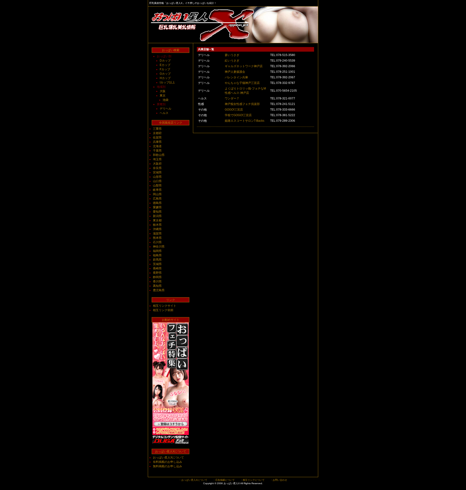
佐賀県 (157, 137)
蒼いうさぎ (232, 55)
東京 (163, 95)
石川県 (157, 242)
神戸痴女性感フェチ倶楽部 (242, 104)
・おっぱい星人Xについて (193, 480)
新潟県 (157, 216)
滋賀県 (157, 233)
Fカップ (165, 69)
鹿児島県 (159, 290)
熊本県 (157, 238)
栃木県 (157, 224)
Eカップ (165, 65)
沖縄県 (157, 229)
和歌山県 (159, 155)
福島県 (157, 255)
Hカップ (165, 78)
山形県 (157, 176)
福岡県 (157, 251)
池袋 (165, 100)
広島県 (157, 198)
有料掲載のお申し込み (167, 462)
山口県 (157, 181)
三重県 (157, 128)
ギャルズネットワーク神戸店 (244, 66)
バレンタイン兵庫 (236, 77)
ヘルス (164, 113)
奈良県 (157, 168)
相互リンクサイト (164, 305)
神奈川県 (159, 246)
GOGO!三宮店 (234, 109)
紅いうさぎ (232, 60)
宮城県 (157, 172)
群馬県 (157, 259)
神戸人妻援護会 (235, 71)
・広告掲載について (224, 480)
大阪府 (157, 163)
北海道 (157, 146)
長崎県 (157, 268)
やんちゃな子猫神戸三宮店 (242, 83)
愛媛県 (157, 207)
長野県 (157, 272)
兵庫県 (157, 142)
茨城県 (157, 264)
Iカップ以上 (167, 82)
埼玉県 (157, 159)
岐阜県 (157, 190)
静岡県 (157, 277)
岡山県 (157, 194)
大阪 (163, 91)
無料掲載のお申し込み (167, 466)
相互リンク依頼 (163, 310)
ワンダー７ (232, 98)
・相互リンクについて (252, 480)
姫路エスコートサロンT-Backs (244, 120)
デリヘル (165, 108)
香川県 (157, 281)
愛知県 (157, 211)
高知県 (157, 286)
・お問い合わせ (278, 480)
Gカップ (165, 73)
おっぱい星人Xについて (168, 457)
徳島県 (157, 203)
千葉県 (157, 150)
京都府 (157, 133)
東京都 (157, 220)
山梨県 (157, 185)
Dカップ (165, 60)
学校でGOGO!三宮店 (238, 115)
